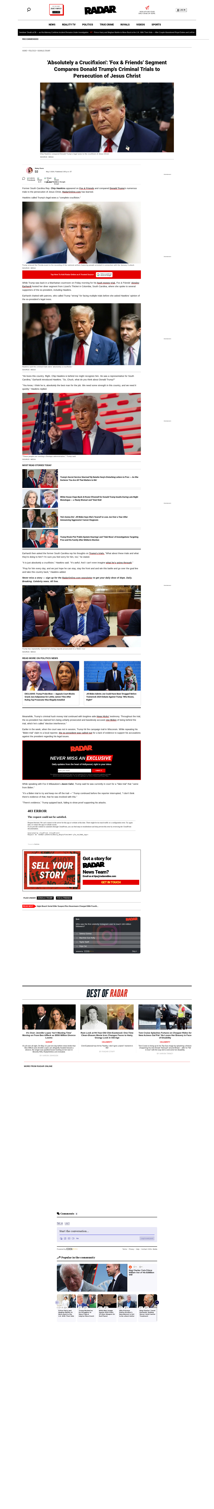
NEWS (52, 24)
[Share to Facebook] (31, 178)
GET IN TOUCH (111, 882)
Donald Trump (44, 50)
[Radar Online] (100, 10)
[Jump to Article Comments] (23, 178)
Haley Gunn (39, 168)
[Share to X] (39, 178)
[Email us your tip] (56, 15)
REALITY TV (69, 24)
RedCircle (36, 844)
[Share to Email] (56, 178)
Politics (32, 50)
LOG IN (182, 10)
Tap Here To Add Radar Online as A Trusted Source (72, 274)
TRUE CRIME (107, 24)
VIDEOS (140, 24)
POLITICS (87, 24)
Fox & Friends (64, 898)
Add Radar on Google (57, 182)
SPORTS (156, 24)
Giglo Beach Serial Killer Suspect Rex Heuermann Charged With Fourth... (67, 906)
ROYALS (125, 24)
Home (24, 50)
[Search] (29, 11)
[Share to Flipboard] (48, 178)
